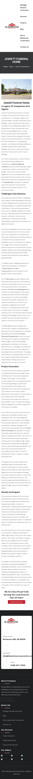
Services (23, 16)
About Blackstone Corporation (25, 38)
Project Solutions (8, 736)
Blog (21, 29)
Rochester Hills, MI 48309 (14, 639)
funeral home (8, 182)
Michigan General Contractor (24, 7)
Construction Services (10, 745)
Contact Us (24, 47)
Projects (23, 23)
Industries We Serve (9, 740)
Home (5, 67)
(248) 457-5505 (18, 665)
